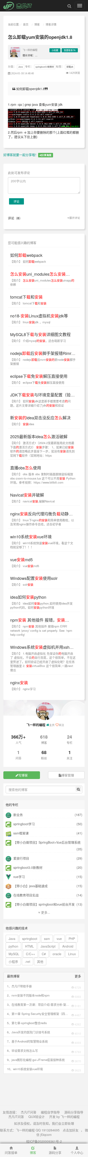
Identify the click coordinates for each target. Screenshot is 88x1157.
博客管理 (67, 775)
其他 (40, 961)
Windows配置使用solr (34, 578)
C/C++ (30, 954)
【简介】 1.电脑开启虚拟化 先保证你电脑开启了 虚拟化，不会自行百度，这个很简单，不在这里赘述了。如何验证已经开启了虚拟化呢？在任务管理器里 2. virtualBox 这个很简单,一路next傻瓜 (43, 661)
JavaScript (48, 946)
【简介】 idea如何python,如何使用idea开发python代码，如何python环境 (41, 605)
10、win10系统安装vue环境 (25, 1069)
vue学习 (18, 876)
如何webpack (26, 255)
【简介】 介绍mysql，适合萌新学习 (38, 341)
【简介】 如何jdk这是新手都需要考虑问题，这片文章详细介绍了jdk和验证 (40, 403)
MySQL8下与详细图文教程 (40, 334)
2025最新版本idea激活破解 (38, 436)
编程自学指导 (50, 1112)
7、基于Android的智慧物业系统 (27, 1041)
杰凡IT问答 (28, 1112)
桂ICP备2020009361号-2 (44, 1141)
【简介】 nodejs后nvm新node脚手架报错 (43, 361)
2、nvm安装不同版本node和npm (28, 995)
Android (67, 946)
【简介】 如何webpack (28, 261)
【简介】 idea (22, 424)
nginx (19, 682)
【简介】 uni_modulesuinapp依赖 (42, 282)
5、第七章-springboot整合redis (27, 1023)
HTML (29, 946)
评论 (16, 201)
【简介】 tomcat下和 (28, 303)
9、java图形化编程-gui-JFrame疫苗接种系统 (36, 1060)
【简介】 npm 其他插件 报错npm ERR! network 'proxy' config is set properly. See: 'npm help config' (41, 630)
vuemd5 (21, 559)
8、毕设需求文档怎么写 (22, 1050)
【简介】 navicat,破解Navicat (32, 501)
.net (27, 961)
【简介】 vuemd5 (24, 566)
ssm (47, 938)
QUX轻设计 (36, 1116)
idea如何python (28, 597)
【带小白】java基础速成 (30, 886)
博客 (37, 24)
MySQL (14, 954)
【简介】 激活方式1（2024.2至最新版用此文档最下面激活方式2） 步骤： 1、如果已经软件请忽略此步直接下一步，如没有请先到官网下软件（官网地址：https (42, 449)
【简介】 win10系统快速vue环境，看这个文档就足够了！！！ (41, 545)
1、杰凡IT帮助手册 (19, 986)
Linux (72, 954)
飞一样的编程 (30, 50)
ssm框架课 (20, 833)
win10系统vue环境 (31, 536)
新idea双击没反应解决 (40, 417)
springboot (29, 938)
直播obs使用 (25, 468)
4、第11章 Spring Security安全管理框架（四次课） (37, 1014)
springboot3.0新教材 (44, 66)
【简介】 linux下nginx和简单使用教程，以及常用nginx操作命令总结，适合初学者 (42, 522)
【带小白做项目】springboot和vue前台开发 (43, 904)
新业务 (17, 814)
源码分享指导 (73, 1112)
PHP (72, 938)
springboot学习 (23, 824)
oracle (57, 954)
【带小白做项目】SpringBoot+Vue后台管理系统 (46, 842)
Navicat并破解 (27, 495)
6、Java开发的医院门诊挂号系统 (28, 1032)
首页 (25, 24)
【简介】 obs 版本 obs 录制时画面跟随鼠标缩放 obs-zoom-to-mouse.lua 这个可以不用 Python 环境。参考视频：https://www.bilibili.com (42, 478)
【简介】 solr (21, 584)
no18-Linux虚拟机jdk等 (39, 316)
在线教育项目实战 (25, 895)
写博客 (23, 775)
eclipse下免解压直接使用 (38, 376)
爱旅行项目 (20, 858)
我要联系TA (70, 50)
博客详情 (51, 24)
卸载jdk (70, 66)
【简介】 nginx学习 (23, 689)
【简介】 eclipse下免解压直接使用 (37, 382)
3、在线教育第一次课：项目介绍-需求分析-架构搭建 (38, 1004)
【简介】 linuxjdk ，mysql (30, 322)
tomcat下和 (26, 297)
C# (44, 954)
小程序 (13, 961)
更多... (45, 912)
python (13, 946)
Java (20, 66)
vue (59, 938)
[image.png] (44, 118)
